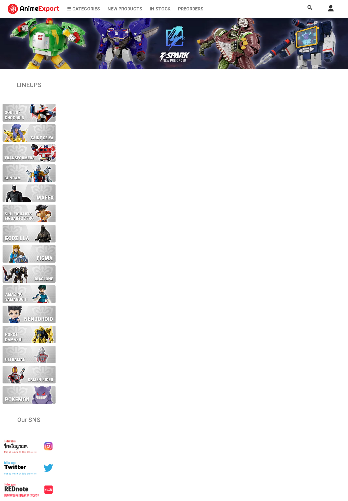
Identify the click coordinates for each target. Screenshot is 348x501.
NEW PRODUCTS (125, 8)
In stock (160, 8)
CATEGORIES (85, 8)
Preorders (190, 8)
